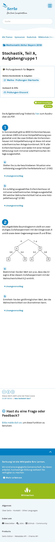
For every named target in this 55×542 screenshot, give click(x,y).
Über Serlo (6, 510)
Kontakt (16, 510)
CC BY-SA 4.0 (7, 398)
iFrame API (33, 536)
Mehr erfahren (14, 477)
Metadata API (21, 536)
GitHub (31, 523)
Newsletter (9, 523)
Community (41, 523)
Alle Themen (7, 37)
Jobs (21, 523)
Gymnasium (20, 37)
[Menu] (50, 6)
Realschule (31, 37)
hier (37, 113)
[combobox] (27, 21)
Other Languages (29, 510)
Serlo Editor (7, 536)
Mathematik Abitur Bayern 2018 (24, 45)
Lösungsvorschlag (13, 176)
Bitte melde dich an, (12, 422)
